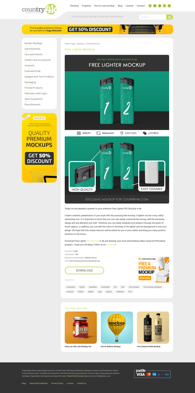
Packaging (30, 82)
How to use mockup (104, 5)
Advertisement (32, 48)
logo (100, 291)
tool (130, 291)
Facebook (111, 244)
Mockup (74, 5)
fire (115, 287)
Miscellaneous (32, 104)
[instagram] (164, 6)
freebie (81, 291)
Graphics (86, 5)
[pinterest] (169, 6)
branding (93, 287)
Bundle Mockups (33, 43)
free (122, 287)
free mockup (134, 287)
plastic (109, 291)
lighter (91, 291)
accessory (71, 287)
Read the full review (75, 376)
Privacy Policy (57, 383)
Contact (141, 5)
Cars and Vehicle (33, 54)
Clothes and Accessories (38, 59)
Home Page (70, 43)
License (129, 5)
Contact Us (81, 383)
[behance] (154, 6)
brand (82, 287)
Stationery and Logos (36, 93)
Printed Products (34, 87)
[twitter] (159, 6)
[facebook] (150, 6)
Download (84, 270)
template (120, 291)
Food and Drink (32, 71)
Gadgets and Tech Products (39, 76)
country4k (105, 287)
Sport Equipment (33, 98)
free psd (70, 291)
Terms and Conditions (38, 383)
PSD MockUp (92, 240)
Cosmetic (30, 65)
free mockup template (153, 287)
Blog (120, 5)
